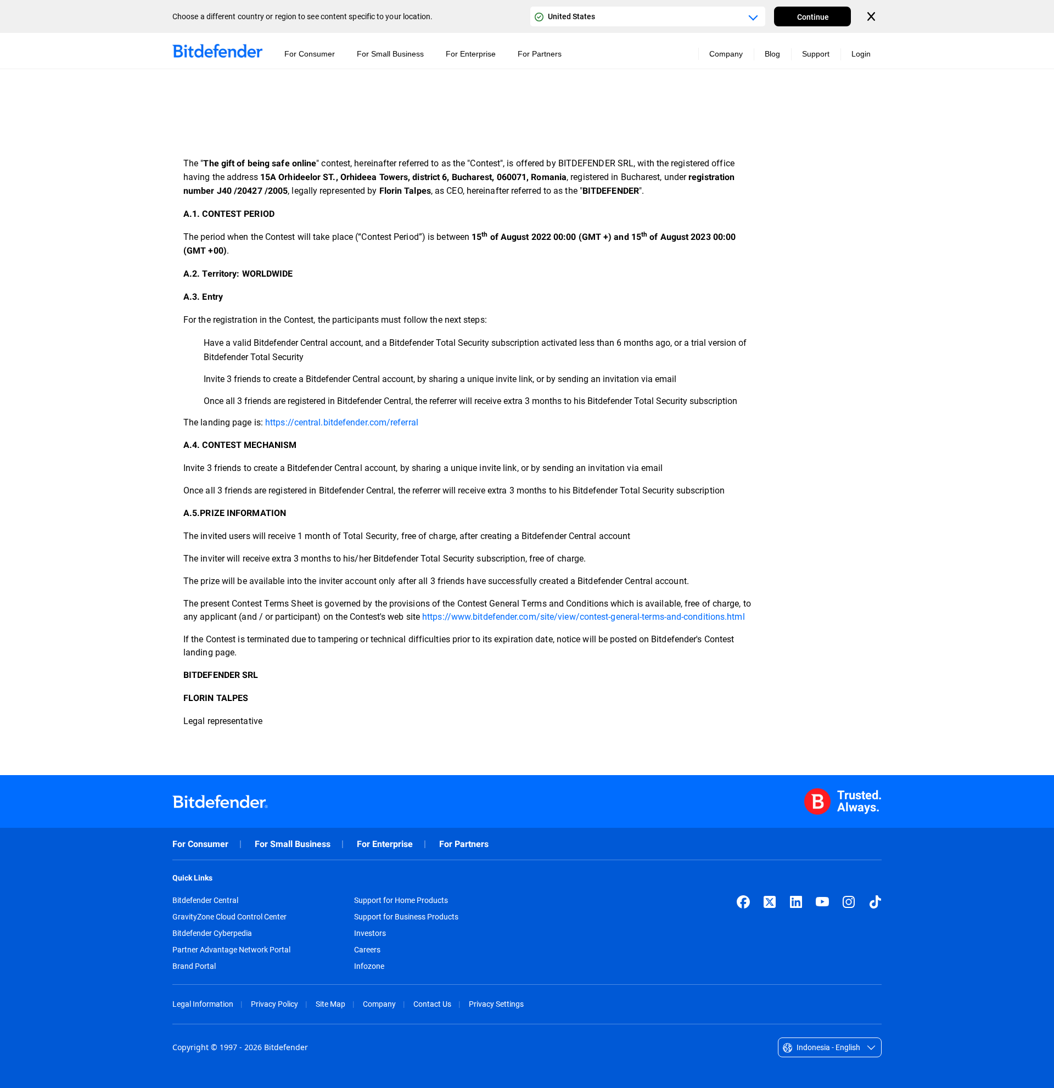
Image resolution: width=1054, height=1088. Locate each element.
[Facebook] (743, 901)
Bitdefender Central (205, 900)
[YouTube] (822, 901)
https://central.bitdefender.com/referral (341, 422)
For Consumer (200, 844)
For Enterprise (385, 844)
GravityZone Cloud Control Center (229, 917)
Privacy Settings (496, 1004)
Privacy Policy (274, 1004)
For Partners (464, 844)
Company (379, 1004)
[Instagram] (848, 901)
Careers (367, 950)
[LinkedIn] (796, 901)
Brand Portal (194, 966)
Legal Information (202, 1004)
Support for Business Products (406, 917)
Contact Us (432, 1004)
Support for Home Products (401, 900)
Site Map (330, 1004)
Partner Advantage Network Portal (231, 950)
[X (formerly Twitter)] (769, 901)
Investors (370, 933)
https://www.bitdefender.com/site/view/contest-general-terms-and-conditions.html (583, 616)
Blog (772, 53)
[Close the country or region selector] (872, 16)
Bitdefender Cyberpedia (212, 933)
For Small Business (292, 844)
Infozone (369, 966)
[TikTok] (875, 901)
